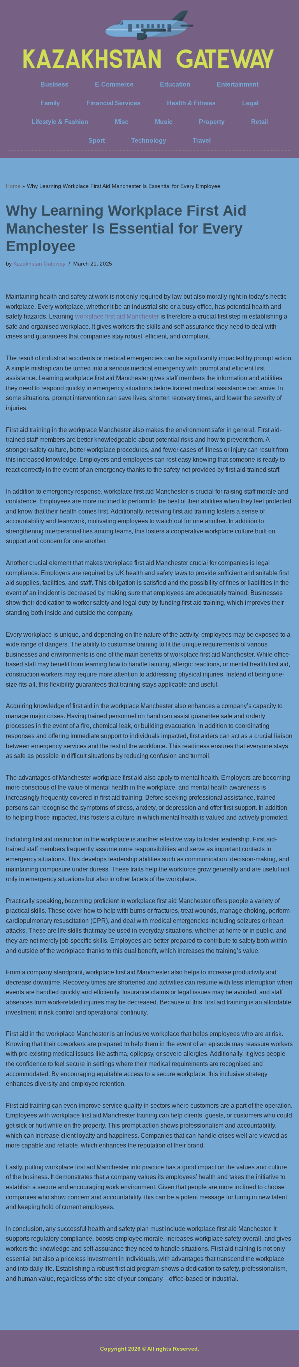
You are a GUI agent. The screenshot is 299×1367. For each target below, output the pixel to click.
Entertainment (238, 84)
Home (13, 186)
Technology (148, 140)
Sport (96, 140)
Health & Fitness (191, 103)
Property (212, 122)
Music (163, 122)
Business (54, 84)
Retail (259, 122)
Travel (202, 140)
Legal (250, 103)
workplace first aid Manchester (117, 316)
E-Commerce (114, 84)
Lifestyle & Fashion (60, 122)
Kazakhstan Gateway (39, 263)
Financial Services (113, 103)
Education (175, 84)
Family (50, 103)
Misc (121, 122)
